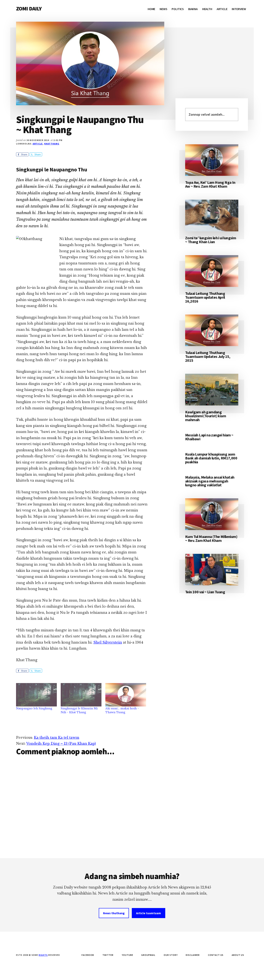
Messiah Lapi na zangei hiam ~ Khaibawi (209, 437)
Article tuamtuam (148, 913)
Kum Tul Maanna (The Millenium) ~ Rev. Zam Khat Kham (211, 538)
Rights (43, 954)
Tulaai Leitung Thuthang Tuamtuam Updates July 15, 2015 (207, 356)
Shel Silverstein (107, 642)
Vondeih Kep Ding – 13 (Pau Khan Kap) (61, 743)
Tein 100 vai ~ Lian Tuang (205, 591)
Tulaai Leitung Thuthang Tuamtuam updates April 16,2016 (205, 297)
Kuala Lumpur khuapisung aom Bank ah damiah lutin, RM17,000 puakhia (211, 458)
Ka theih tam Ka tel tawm (56, 737)
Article (38, 143)
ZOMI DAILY (29, 8)
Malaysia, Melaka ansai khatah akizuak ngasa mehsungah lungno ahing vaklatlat (209, 481)
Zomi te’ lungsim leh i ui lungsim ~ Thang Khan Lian (210, 239)
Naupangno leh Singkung (34, 708)
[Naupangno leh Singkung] (36, 694)
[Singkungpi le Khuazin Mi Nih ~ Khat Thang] (81, 694)
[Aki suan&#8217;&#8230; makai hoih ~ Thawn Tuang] (125, 694)
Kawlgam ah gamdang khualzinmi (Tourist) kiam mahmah (205, 416)
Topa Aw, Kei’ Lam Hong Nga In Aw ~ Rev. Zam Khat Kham (210, 184)
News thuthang (114, 913)
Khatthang (51, 143)
